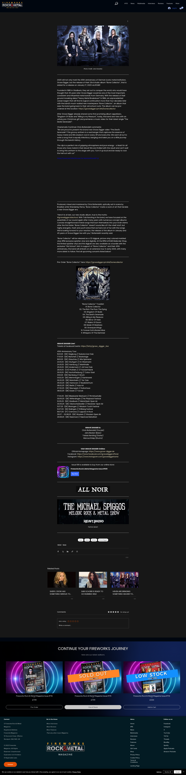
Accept (178, 772)
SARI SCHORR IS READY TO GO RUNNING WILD (92, 592)
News (80, 540)
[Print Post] (77, 551)
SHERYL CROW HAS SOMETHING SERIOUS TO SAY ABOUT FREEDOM (60, 592)
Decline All (168, 772)
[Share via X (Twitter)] (63, 551)
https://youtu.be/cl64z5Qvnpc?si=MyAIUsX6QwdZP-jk (78, 158)
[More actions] (128, 21)
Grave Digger (103, 540)
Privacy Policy (76, 772)
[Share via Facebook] (58, 551)
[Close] (184, 771)
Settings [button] (159, 772)
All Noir (94, 540)
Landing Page (135, 766)
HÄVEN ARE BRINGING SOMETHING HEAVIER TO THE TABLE (123, 592)
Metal (87, 540)
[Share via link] (72, 551)
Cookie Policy (135, 758)
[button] (116, 3)
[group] (93, 685)
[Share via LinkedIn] (67, 551)
